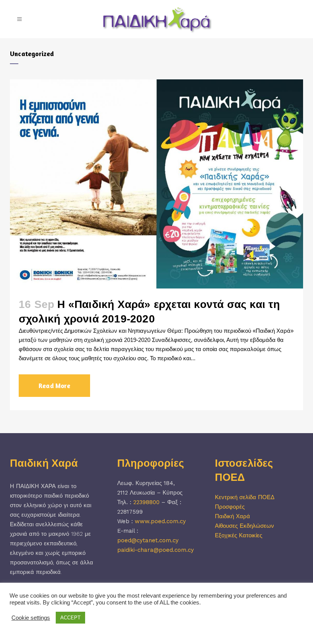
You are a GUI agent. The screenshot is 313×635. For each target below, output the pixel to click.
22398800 (146, 502)
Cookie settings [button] (30, 618)
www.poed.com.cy (160, 521)
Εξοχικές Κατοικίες (238, 535)
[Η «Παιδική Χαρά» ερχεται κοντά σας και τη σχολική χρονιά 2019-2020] (156, 183)
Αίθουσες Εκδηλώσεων (244, 525)
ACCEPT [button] (70, 617)
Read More (54, 386)
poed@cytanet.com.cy (148, 540)
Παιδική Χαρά (232, 516)
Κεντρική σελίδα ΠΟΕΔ (244, 497)
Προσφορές (230, 506)
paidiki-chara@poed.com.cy (155, 549)
